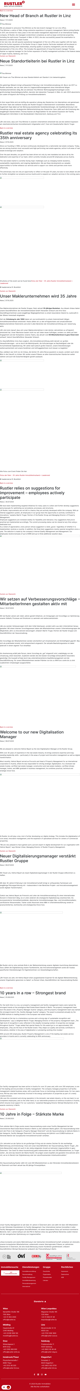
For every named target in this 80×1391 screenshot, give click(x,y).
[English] (4, 1387)
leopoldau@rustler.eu (49, 1320)
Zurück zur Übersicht (8, 56)
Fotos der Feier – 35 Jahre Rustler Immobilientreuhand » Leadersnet (25, 475)
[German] (8, 1387)
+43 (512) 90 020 (9, 1365)
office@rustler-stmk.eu (11, 1352)
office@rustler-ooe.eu (49, 1336)
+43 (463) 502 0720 (48, 1365)
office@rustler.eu (9, 1320)
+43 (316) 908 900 (10, 1349)
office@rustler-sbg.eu (49, 1352)
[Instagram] (42, 1374)
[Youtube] (45, 1374)
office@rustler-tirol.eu (11, 1368)
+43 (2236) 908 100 (10, 1333)
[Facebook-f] (34, 1374)
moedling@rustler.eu (10, 1336)
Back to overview (6, 11)
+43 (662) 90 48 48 (48, 1349)
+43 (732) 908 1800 (48, 1333)
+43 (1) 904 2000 (9, 1317)
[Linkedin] (38, 1374)
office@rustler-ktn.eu (49, 1368)
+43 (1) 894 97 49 (48, 1317)
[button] (73, 4)
